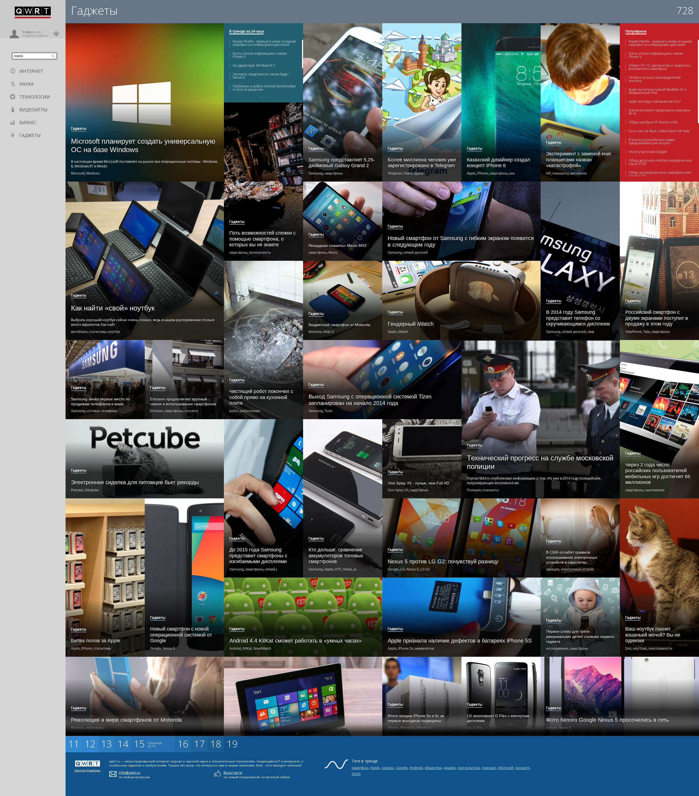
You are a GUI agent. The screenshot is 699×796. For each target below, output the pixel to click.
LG (402, 569)
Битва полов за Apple (95, 640)
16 (182, 743)
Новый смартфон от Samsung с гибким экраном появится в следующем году (461, 241)
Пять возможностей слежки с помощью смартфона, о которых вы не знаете (262, 238)
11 (73, 743)
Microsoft (77, 173)
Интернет (31, 71)
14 (122, 743)
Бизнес (28, 123)
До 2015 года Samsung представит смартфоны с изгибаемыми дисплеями (258, 555)
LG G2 (425, 569)
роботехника (250, 411)
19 (232, 743)
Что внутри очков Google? (648, 151)
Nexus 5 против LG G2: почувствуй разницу (443, 561)
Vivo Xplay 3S (398, 490)
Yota (646, 332)
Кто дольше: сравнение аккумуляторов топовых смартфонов (336, 555)
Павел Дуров (413, 173)
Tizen (328, 411)
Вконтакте (233, 772)
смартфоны (333, 173)
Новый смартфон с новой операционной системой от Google (181, 634)
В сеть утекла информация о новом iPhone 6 (260, 55)
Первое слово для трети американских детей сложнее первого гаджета (580, 636)
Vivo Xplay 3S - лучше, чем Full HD (418, 483)
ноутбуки (640, 648)
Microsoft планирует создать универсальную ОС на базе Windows (143, 145)
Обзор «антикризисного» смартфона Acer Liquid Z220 (660, 174)
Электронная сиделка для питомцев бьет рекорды (135, 482)
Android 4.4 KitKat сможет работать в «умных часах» (295, 641)
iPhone (482, 173)
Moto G (328, 332)
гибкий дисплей (416, 253)
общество (433, 767)
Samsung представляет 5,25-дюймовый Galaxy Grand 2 (342, 162)
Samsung (316, 173)
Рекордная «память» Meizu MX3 (337, 245)
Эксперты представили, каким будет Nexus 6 (261, 76)
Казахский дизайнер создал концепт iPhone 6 (498, 162)
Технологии (34, 97)
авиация (552, 569)
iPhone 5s (405, 648)
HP (548, 173)
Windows (93, 173)
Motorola (315, 332)
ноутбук (114, 332)
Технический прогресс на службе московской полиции (540, 462)
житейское (578, 173)
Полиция (474, 490)
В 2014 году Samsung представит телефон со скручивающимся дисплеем (578, 318)
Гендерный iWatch (411, 324)
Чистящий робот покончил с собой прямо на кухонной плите (261, 397)
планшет (489, 767)
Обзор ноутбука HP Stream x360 (653, 122)
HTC (338, 569)
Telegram (395, 173)
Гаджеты (30, 135)
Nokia (347, 569)
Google (393, 569)
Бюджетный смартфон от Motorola (339, 324)
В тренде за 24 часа (246, 31)
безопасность (260, 253)
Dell (628, 648)
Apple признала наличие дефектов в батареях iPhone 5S (460, 641)
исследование (557, 648)
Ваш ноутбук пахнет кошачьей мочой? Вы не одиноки (652, 634)
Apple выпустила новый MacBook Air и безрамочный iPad (658, 91)
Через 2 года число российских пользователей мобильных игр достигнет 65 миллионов (657, 473)
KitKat (247, 648)
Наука (26, 84)
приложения (655, 490)
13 (106, 743)
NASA (356, 773)
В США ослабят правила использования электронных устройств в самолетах (571, 557)
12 (90, 743)
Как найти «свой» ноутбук (113, 308)
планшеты (560, 173)
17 (199, 743)
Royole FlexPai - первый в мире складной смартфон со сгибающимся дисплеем (264, 43)
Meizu (332, 253)
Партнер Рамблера (87, 770)
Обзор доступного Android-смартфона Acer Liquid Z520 (660, 162)
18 (215, 743)
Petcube (77, 490)
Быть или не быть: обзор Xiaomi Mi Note (659, 131)
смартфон (360, 767)
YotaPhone (633, 332)
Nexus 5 (412, 569)
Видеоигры (33, 110)
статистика (97, 332)
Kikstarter (92, 490)
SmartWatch (262, 648)
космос (388, 767)
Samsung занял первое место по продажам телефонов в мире (100, 401)
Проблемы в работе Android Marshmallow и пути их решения (264, 88)
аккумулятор (424, 648)
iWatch (403, 332)
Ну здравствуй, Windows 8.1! (254, 65)
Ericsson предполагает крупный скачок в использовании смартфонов (183, 401)
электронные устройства (580, 569)
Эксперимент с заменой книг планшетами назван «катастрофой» (578, 159)
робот (234, 411)
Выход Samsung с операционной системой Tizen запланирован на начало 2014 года (370, 399)
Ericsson (156, 411)
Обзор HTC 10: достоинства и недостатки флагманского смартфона (660, 67)
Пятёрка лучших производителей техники (655, 79)
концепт (522, 767)
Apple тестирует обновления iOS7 (655, 101)
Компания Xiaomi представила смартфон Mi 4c (659, 112)
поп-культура (469, 767)
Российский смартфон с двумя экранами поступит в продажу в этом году (656, 318)
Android (235, 648)
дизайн (450, 767)
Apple (471, 173)
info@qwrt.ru (129, 772)
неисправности (660, 648)
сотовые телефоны (102, 411)
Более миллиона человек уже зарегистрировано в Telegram (422, 162)
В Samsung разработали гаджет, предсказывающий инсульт (652, 141)
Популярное (636, 31)
